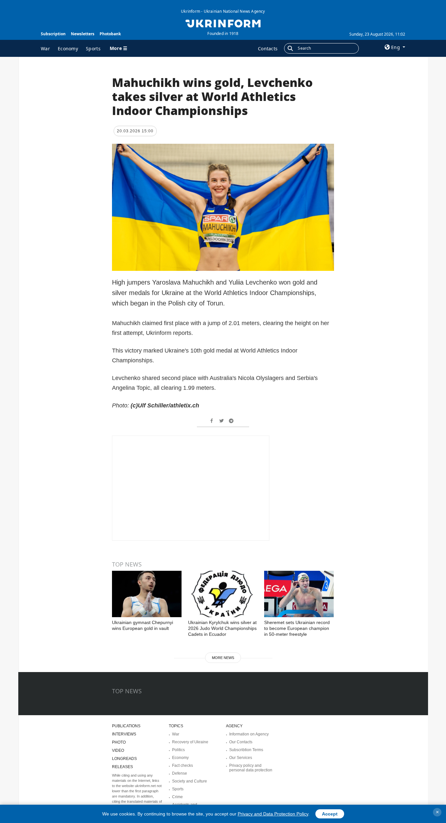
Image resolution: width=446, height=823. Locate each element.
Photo (119, 742)
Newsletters (82, 34)
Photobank (110, 34)
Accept (330, 813)
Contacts (268, 48)
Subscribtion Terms (246, 750)
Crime (177, 797)
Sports (93, 48)
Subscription (53, 34)
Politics (178, 750)
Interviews (124, 734)
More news (223, 658)
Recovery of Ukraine (190, 742)
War (45, 48)
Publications (126, 726)
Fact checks (182, 765)
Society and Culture (189, 781)
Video (118, 750)
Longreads (124, 758)
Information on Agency (249, 734)
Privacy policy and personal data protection (250, 767)
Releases (122, 767)
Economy (68, 48)
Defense (179, 773)
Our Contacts (240, 742)
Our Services (240, 757)
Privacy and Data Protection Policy (273, 813)
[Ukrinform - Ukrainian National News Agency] (222, 22)
